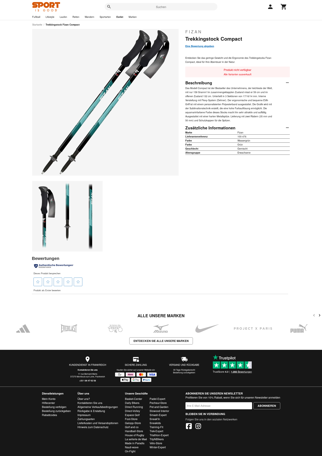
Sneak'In (155, 419)
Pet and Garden (159, 407)
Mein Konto (49, 399)
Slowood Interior (159, 411)
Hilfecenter (48, 403)
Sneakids (155, 423)
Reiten (75, 16)
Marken (133, 16)
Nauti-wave (132, 447)
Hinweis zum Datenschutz (93, 427)
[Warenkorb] (283, 6)
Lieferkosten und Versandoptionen (97, 423)
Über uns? (83, 399)
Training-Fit (156, 427)
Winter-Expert (158, 447)
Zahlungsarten (86, 419)
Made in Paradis (134, 443)
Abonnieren (267, 406)
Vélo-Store (156, 443)
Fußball (36, 16)
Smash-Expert (158, 415)
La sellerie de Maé (136, 439)
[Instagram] (198, 426)
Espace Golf (132, 415)
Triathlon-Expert (159, 435)
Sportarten (105, 16)
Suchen (161, 7)
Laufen (63, 16)
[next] (319, 316)
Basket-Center (133, 399)
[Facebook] (188, 426)
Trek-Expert (156, 431)
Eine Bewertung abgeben (199, 46)
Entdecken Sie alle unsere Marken (161, 341)
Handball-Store (134, 431)
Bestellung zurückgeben (184, 372)
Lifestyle (50, 16)
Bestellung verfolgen (54, 407)
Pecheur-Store (158, 403)
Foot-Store (131, 419)
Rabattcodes (49, 415)
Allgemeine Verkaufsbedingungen (97, 407)
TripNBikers (157, 439)
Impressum (84, 415)
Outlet (119, 16)
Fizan (193, 31)
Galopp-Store (133, 423)
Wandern (89, 16)
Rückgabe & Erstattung (91, 411)
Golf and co (132, 427)
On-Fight (130, 451)
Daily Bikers (132, 403)
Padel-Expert (157, 399)
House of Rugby (134, 435)
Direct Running (134, 407)
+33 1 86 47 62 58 (87, 380)
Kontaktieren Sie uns (88, 369)
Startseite (37, 24)
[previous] (314, 316)
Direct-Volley (132, 411)
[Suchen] (109, 6)
